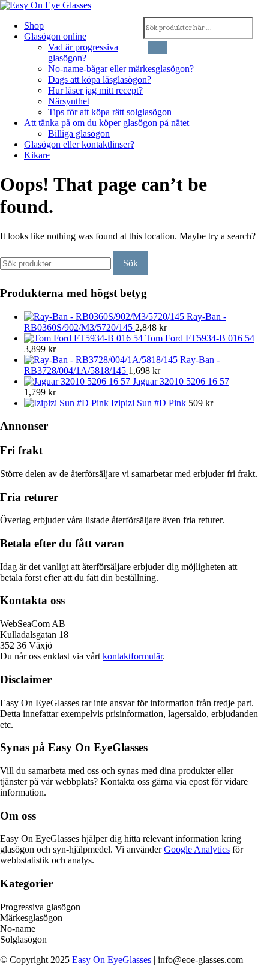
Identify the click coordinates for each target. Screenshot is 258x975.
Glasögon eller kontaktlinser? (79, 144)
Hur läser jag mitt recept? (95, 90)
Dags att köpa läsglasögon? (99, 79)
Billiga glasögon (79, 133)
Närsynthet (68, 101)
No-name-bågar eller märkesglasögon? (121, 69)
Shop (34, 25)
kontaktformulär (133, 656)
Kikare (37, 155)
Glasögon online (55, 36)
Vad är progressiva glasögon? (83, 52)
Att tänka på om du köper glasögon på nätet (106, 123)
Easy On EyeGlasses (111, 960)
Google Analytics (197, 849)
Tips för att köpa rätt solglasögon (110, 112)
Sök (130, 263)
